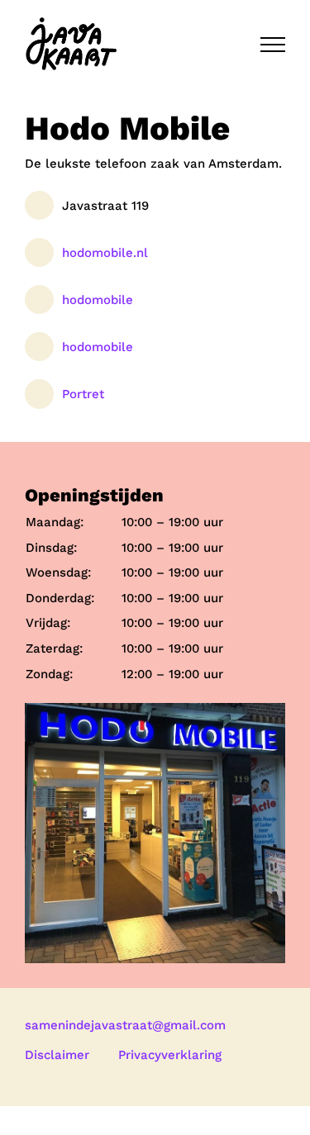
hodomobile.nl (105, 252)
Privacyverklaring (170, 1054)
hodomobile (97, 299)
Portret (83, 394)
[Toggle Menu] (272, 44)
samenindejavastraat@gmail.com (125, 1025)
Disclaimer (57, 1054)
